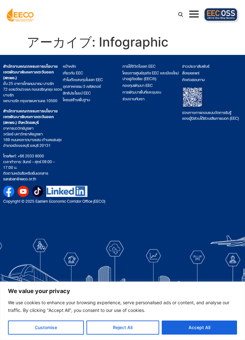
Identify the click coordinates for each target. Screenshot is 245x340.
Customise (46, 327)
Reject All (122, 327)
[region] (122, 311)
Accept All (199, 327)
